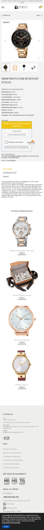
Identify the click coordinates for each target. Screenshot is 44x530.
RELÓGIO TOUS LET (21, 385)
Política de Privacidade (11, 464)
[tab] (22, 168)
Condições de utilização (11, 456)
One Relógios (11, 160)
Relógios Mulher (22, 156)
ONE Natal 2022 (13, 158)
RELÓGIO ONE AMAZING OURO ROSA (22, 251)
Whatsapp (10, 504)
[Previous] (5, 40)
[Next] (38, 40)
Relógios (13, 156)
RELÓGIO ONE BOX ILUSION (22, 295)
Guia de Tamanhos (10, 449)
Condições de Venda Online (13, 460)
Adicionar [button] (23, 255)
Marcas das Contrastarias (12, 453)
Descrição (7, 169)
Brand (6, 176)
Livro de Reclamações (11, 468)
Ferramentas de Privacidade (11, 523)
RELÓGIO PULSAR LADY (22, 340)
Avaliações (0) (10, 172)
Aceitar (6, 526)
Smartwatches (33, 156)
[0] (39, 7)
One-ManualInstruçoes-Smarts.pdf (21, 115)
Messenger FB (11, 508)
